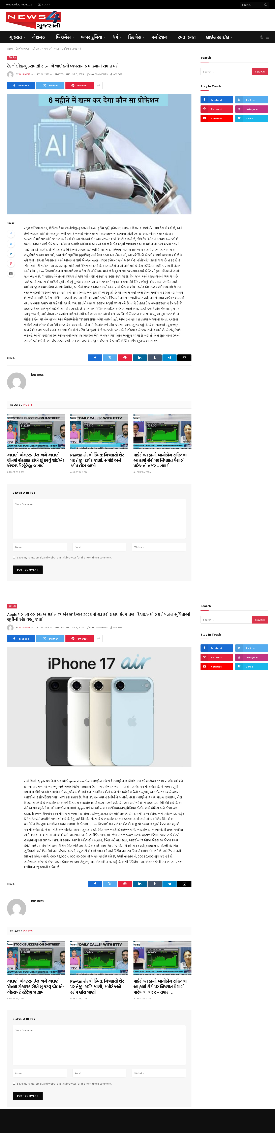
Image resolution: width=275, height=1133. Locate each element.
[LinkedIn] (11, 253)
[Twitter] (11, 244)
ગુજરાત (15, 37)
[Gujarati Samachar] (33, 20)
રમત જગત (186, 37)
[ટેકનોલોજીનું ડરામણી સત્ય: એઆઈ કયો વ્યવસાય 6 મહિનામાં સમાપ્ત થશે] (99, 154)
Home (10, 48)
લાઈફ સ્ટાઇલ (217, 37)
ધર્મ (115, 37)
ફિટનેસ (134, 37)
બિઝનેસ (63, 37)
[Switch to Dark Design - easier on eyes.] (261, 37)
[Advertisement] (195, 19)
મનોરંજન (159, 37)
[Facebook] (11, 234)
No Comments (99, 74)
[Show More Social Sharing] (99, 85)
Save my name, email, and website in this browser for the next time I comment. (64, 557)
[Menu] (267, 37)
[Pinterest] (11, 263)
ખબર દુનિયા (91, 37)
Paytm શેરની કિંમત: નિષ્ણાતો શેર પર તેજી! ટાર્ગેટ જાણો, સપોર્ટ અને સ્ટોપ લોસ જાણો (97, 460)
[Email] (11, 273)
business (25, 74)
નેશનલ (38, 37)
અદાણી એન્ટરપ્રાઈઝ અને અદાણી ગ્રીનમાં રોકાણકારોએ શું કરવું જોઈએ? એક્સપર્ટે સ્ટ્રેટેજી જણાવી (35, 460)
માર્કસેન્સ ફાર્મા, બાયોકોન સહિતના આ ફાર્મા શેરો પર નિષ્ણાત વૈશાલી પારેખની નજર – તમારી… (160, 460)
